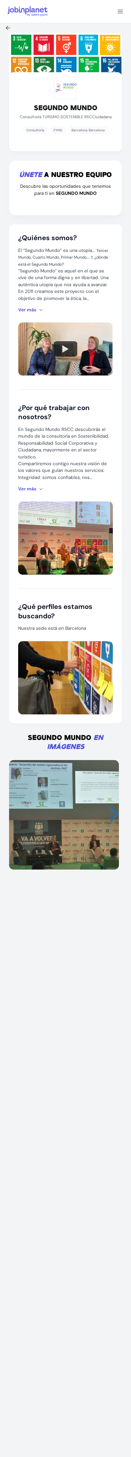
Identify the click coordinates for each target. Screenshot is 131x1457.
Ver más (27, 310)
